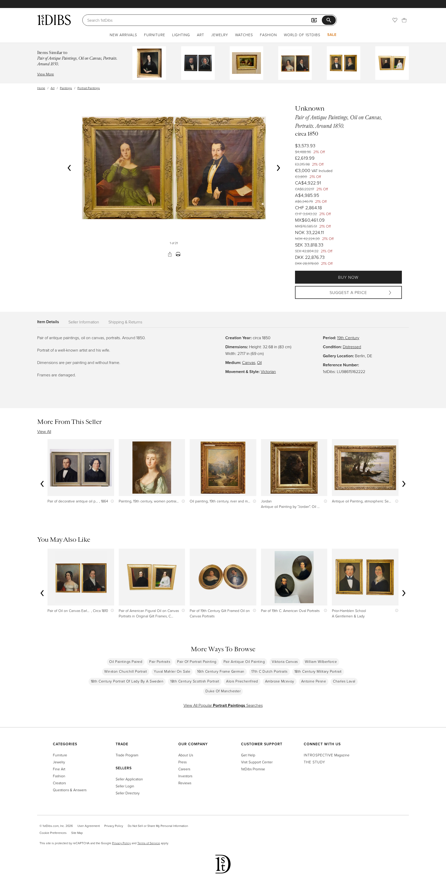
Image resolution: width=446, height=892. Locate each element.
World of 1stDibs (302, 34)
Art (200, 34)
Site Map (77, 833)
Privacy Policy (113, 826)
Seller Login (125, 786)
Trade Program (127, 755)
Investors (185, 775)
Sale (332, 34)
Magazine (326, 755)
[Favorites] (395, 20)
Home (41, 88)
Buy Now (348, 277)
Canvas (248, 362)
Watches (244, 34)
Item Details (48, 322)
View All (44, 431)
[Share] (170, 254)
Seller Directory (128, 792)
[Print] (178, 254)
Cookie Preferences (53, 833)
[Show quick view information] (111, 501)
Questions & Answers (69, 789)
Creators (59, 782)
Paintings (66, 88)
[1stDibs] (54, 20)
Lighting (181, 34)
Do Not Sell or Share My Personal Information (158, 826)
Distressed (352, 347)
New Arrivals (123, 34)
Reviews (184, 782)
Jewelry (219, 34)
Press (182, 761)
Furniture (154, 34)
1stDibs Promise (253, 768)
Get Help (248, 755)
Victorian (268, 371)
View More (45, 74)
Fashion (268, 34)
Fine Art (59, 768)
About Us (185, 755)
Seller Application (129, 779)
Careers (184, 768)
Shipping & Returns (125, 322)
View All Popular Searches (223, 705)
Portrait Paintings (88, 88)
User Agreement (88, 826)
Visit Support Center (257, 761)
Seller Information (83, 322)
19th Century (348, 337)
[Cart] (404, 20)
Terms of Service (148, 843)
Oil (259, 362)
